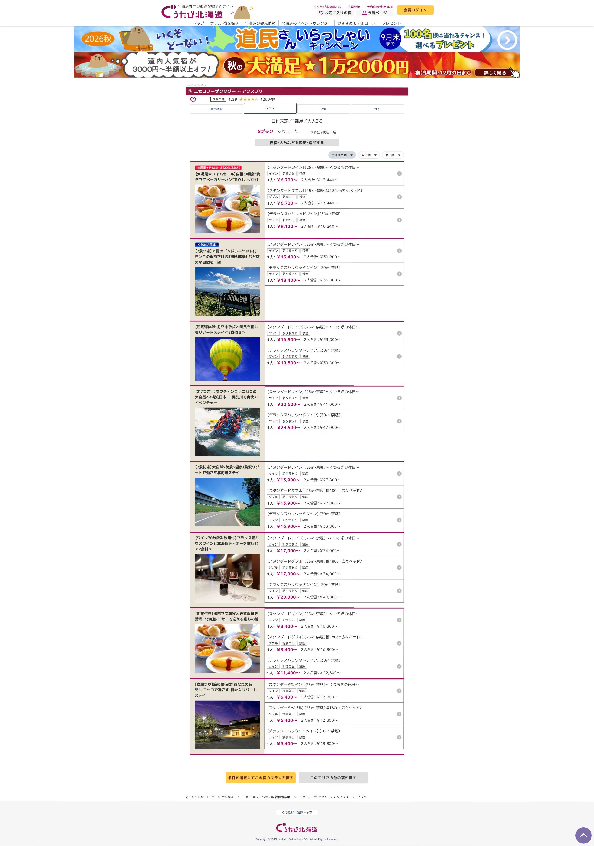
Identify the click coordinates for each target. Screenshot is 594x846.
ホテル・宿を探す (224, 23)
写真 (324, 109)
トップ (198, 23)
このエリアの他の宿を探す (333, 777)
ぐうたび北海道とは (327, 7)
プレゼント (391, 23)
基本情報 (216, 109)
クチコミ (218, 99)
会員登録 (354, 7)
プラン (270, 108)
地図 (377, 109)
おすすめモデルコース (356, 23)
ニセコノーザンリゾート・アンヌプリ (228, 91)
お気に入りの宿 (338, 12)
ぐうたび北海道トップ (297, 812)
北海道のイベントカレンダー (306, 23)
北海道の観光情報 (260, 23)
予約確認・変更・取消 (380, 7)
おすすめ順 (339, 155)
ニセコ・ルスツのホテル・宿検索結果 (266, 797)
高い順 (389, 155)
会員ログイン (415, 10)
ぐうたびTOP (194, 797)
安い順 (366, 155)
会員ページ (377, 12)
